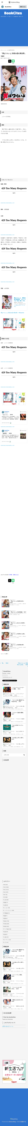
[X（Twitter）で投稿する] (9, 61)
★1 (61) (5, 894)
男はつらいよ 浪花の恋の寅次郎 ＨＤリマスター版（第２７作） (20, 299)
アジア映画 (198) (7, 929)
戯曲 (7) (5, 915)
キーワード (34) (7, 939)
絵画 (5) (5, 934)
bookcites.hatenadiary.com (7, 202)
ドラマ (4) (6, 942)
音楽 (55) (6, 931)
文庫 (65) (6, 905)
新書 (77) (6, 902)
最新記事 (6, 684)
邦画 (3, 58)
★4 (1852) (6, 887)
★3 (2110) (6, 889)
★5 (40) (6, 884)
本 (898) (5, 897)
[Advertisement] (14, 32)
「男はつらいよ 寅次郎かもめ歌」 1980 (22, 664)
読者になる (23, 6)
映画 (6, 58)
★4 (9, 58)
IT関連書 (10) (7, 913)
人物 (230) (6, 937)
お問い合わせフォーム (7, 1026)
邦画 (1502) (6, 926)
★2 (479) (6, 892)
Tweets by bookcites (7, 1019)
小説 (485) (6, 899)
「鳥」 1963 (4, 663)
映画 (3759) (6, 921)
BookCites (8, 7)
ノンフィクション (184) (9, 910)
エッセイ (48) (7, 907)
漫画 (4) (5, 918)
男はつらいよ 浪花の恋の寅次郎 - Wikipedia (12, 312)
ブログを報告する (21, 1121)
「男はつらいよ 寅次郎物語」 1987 (18, 612)
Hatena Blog (12, 1121)
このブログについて (7, 677)
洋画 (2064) (6, 923)
